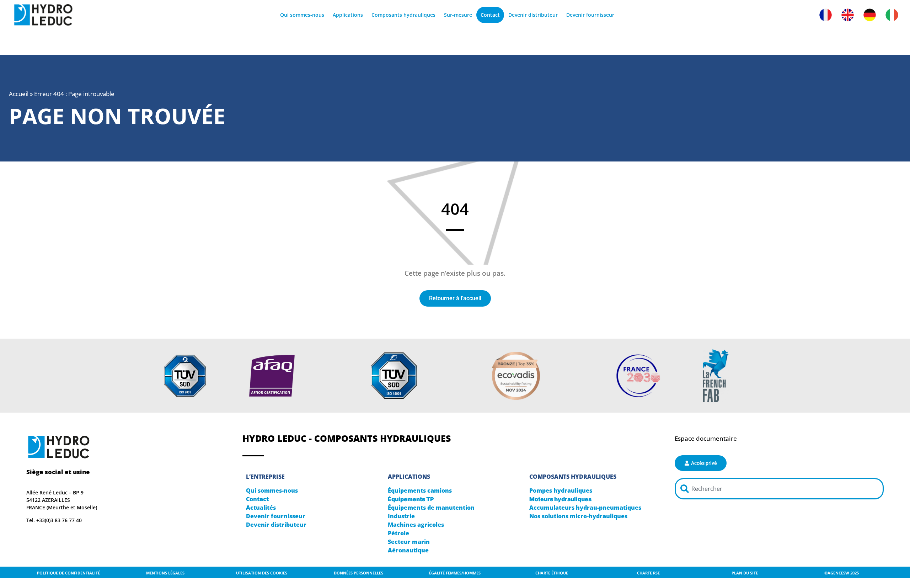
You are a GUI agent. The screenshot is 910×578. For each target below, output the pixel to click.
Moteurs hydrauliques (560, 499)
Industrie (401, 516)
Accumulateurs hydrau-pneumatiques (585, 507)
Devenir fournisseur (590, 14)
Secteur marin (409, 542)
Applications (348, 14)
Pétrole (398, 533)
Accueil (18, 94)
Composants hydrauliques (403, 14)
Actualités (261, 507)
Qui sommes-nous (302, 14)
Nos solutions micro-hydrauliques (578, 516)
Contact (490, 14)
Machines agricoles (416, 525)
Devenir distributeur (533, 14)
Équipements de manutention (431, 507)
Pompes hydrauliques (560, 490)
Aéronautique (408, 550)
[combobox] (779, 488)
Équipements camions (420, 490)
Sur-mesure (458, 14)
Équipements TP (411, 499)
